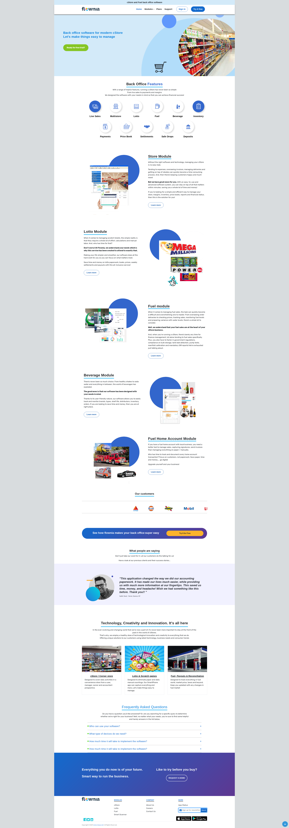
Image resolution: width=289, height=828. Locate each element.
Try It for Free (185, 533)
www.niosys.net (98, 825)
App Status (183, 805)
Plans (159, 9)
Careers (149, 808)
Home (139, 9)
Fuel (116, 811)
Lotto (116, 808)
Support (168, 9)
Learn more (156, 205)
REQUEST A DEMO (177, 778)
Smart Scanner (120, 814)
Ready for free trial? (213, 48)
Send (204, 810)
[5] (285, 824)
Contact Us (151, 811)
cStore (117, 805)
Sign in (182, 9)
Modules (148, 9)
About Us (150, 805)
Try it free (198, 9)
